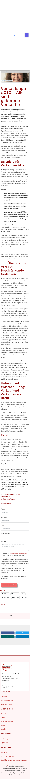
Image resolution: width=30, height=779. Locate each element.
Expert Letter (4, 742)
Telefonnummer (5, 533)
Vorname (3, 509)
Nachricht (4, 541)
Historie (3, 718)
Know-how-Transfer (6, 704)
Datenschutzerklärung (7, 756)
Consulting (4, 696)
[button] (14, 35)
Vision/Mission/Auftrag (7, 721)
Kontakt (3, 729)
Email (2, 525)
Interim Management (7, 700)
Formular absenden (9, 585)
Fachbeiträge (4, 739)
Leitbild (3, 725)
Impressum (4, 752)
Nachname (4, 517)
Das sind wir (4, 714)
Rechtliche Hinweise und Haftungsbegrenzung (14, 760)
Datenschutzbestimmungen (18, 554)
